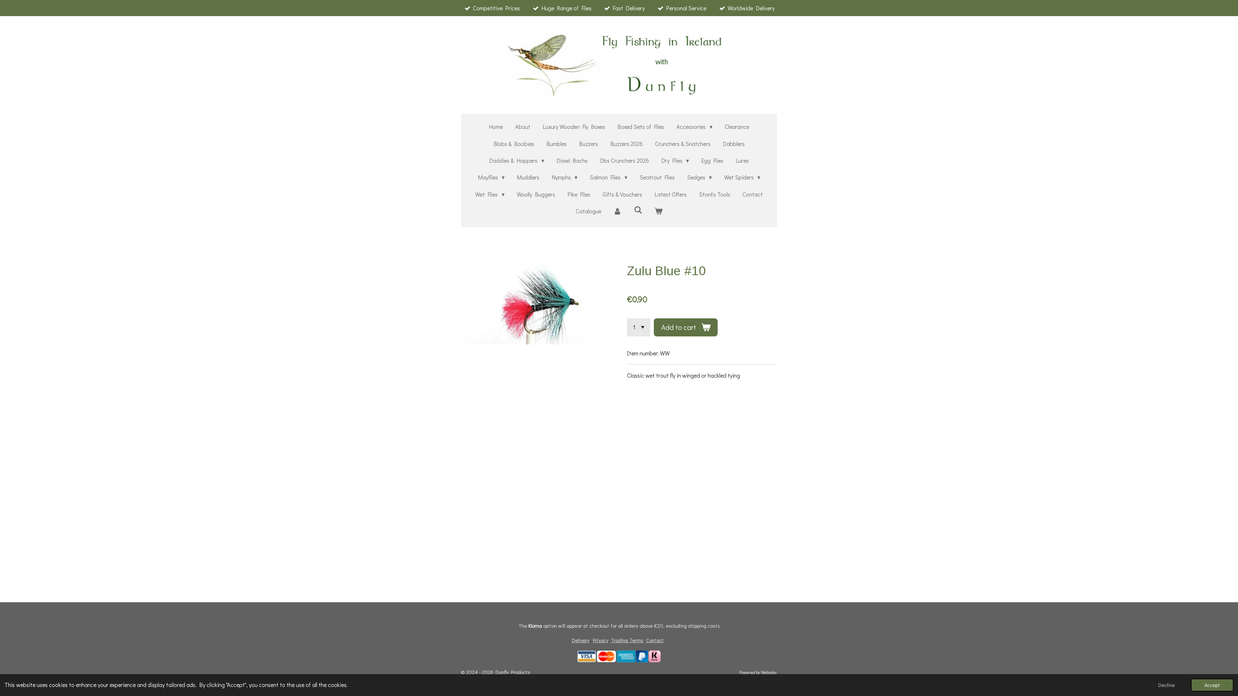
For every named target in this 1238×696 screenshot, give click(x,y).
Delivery (580, 640)
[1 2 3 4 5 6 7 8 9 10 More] (638, 327)
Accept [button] (1212, 685)
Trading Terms (627, 640)
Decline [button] (1166, 685)
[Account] (617, 211)
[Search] (637, 209)
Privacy (600, 640)
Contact (655, 640)
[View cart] (658, 211)
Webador (769, 672)
